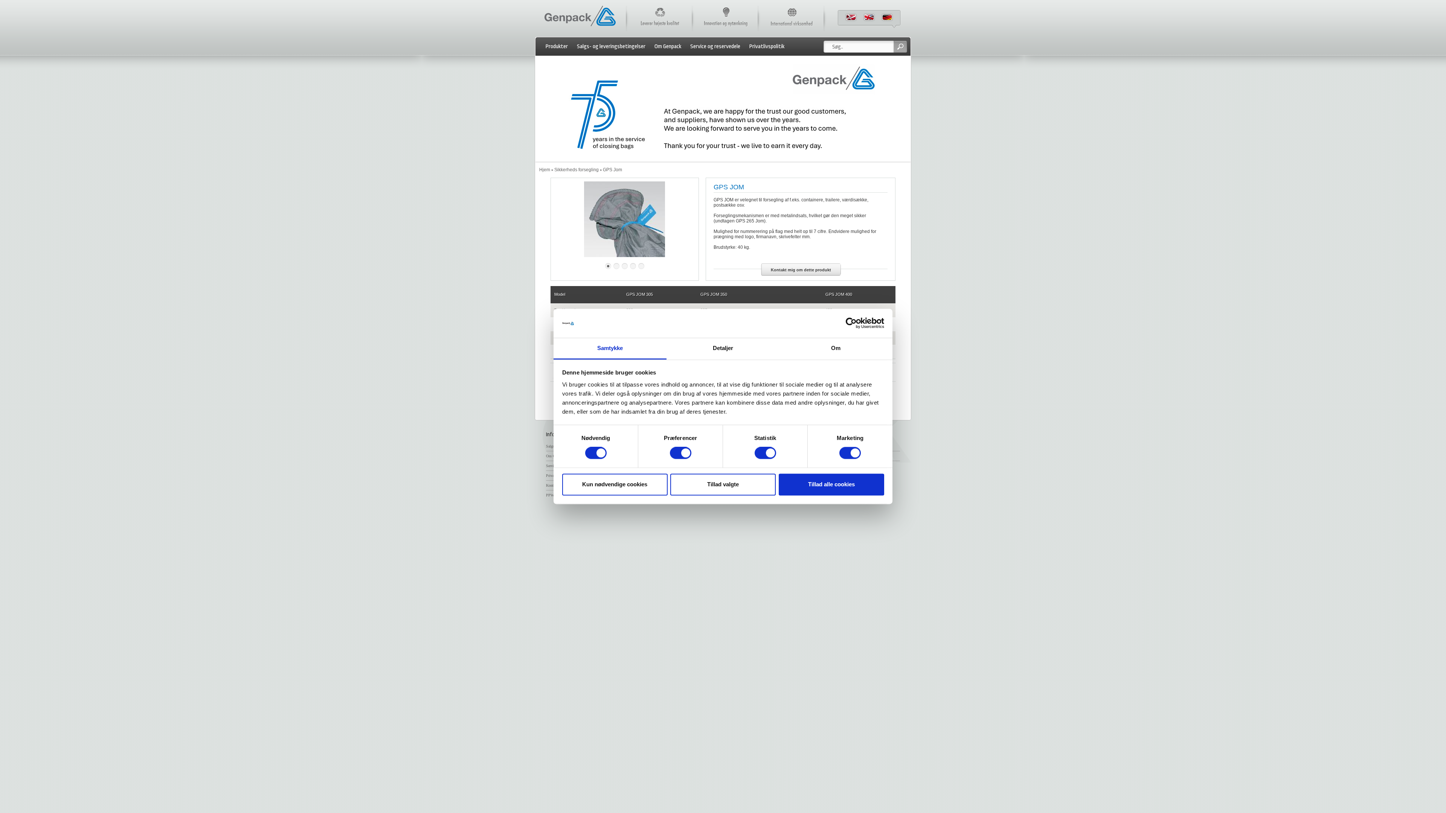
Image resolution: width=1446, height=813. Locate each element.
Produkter (557, 46)
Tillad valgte (723, 484)
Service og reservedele (715, 46)
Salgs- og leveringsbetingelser (611, 46)
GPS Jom (612, 169)
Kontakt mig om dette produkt (801, 270)
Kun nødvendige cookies (614, 484)
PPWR (551, 495)
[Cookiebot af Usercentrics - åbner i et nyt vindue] (851, 323)
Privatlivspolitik (766, 46)
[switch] (680, 453)
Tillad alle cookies (831, 484)
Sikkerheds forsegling (576, 169)
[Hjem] (580, 27)
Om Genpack (667, 46)
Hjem (544, 169)
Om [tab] (835, 348)
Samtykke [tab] (610, 348)
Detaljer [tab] (723, 348)
